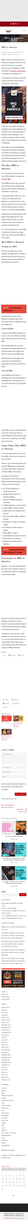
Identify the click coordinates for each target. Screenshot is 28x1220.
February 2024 (6, 1020)
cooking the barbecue (18, 71)
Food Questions (6, 1105)
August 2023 (5, 1035)
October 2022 (6, 1060)
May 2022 (4, 1072)
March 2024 (5, 1017)
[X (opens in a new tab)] (11, 24)
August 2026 (5, 1007)
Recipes (15, 798)
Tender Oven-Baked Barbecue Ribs (12, 918)
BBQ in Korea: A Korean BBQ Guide (12, 938)
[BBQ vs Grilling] (7, 718)
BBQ (5, 54)
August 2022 (5, 1065)
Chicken (4, 1098)
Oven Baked (5, 1115)
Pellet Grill (5, 1120)
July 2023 (4, 1037)
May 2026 (4, 1015)
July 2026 (4, 1010)
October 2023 (6, 1030)
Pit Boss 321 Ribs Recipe (9, 908)
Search (4, 892)
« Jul (13, 1195)
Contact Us (5, 994)
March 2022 (5, 1077)
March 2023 (5, 1047)
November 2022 (6, 1057)
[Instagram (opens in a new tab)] (18, 24)
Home (5, 1214)
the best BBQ (6, 179)
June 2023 (5, 1040)
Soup (3, 1138)
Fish (3, 1103)
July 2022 (4, 1067)
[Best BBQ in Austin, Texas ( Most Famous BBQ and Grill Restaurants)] (7, 732)
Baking (4, 1090)
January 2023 (5, 1052)
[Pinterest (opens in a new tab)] (16, 24)
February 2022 (6, 1080)
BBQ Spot (8, 798)
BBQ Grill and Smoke (8, 1150)
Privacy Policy (6, 999)
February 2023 (6, 1050)
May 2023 (4, 1042)
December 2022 (6, 1055)
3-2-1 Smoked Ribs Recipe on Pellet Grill (14, 916)
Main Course (5, 1113)
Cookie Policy (5, 997)
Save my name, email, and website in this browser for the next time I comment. (14, 786)
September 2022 (6, 1062)
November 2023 (6, 1027)
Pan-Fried (4, 1118)
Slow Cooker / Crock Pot (9, 1133)
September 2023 (6, 1032)
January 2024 (5, 1022)
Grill (20, 54)
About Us (4, 992)
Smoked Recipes (6, 1135)
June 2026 (5, 1012)
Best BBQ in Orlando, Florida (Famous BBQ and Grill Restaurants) (14, 882)
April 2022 (5, 1075)
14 (17, 1179)
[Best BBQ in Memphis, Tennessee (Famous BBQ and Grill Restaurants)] (18, 718)
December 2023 (6, 1025)
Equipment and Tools (8, 1100)
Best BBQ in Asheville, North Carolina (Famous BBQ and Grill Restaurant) (14, 859)
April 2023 (5, 1045)
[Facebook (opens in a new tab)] (13, 24)
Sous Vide (4, 1140)
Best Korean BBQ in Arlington (14, 836)
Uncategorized (6, 1145)
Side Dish (4, 1130)
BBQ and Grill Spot (12, 54)
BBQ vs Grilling (5, 722)
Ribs (3, 1125)
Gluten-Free (5, 1108)
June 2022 (5, 1070)
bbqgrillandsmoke (8, 52)
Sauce (3, 1128)
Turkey (3, 1143)
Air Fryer (4, 1088)
